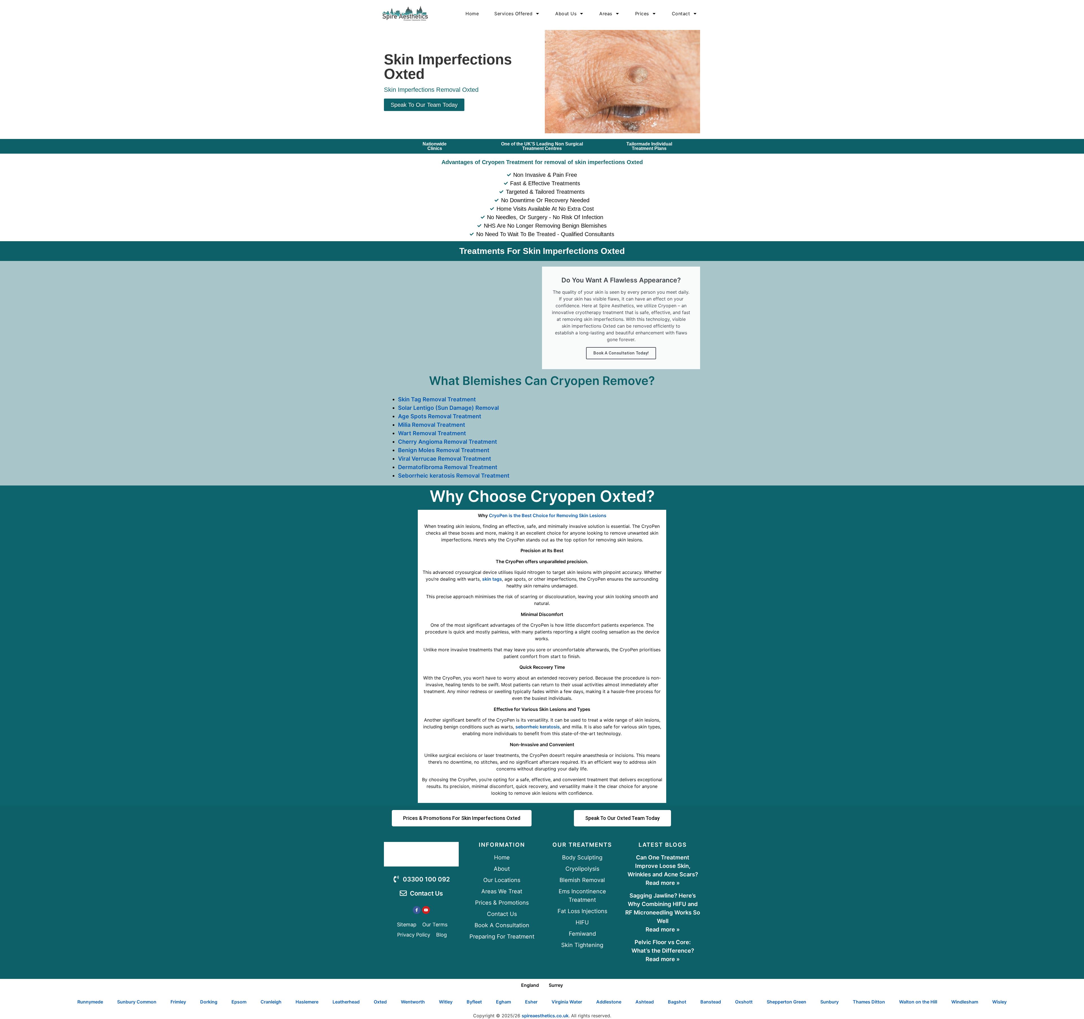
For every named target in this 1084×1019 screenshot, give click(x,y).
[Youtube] (426, 910)
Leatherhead (346, 1002)
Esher (531, 1002)
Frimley (178, 1002)
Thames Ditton (869, 1002)
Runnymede (90, 1002)
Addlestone (608, 1002)
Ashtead (644, 1002)
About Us (565, 13)
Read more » (663, 882)
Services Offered (513, 13)
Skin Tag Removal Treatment (437, 399)
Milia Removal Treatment (431, 424)
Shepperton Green (786, 1002)
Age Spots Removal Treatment (439, 416)
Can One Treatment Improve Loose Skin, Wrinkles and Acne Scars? (663, 866)
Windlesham (964, 1002)
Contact (681, 13)
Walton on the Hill (918, 1002)
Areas (605, 13)
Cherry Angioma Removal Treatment (447, 441)
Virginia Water (567, 1002)
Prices (642, 13)
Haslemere (307, 1002)
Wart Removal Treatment (432, 433)
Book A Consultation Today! (621, 353)
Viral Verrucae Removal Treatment (444, 458)
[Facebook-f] (417, 910)
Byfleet (474, 1002)
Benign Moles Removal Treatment (443, 450)
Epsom (238, 1002)
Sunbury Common (136, 1002)
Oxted (380, 1002)
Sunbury (829, 1002)
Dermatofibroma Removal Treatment (447, 467)
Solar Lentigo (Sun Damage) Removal (448, 407)
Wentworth (413, 1002)
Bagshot (677, 1002)
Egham (503, 1002)
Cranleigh (271, 1002)
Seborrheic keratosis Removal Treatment (454, 475)
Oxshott (744, 1002)
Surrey (556, 985)
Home (472, 13)
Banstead (710, 1002)
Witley (446, 1002)
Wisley (999, 1002)
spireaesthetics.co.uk (545, 1015)
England (530, 985)
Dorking (208, 1002)
